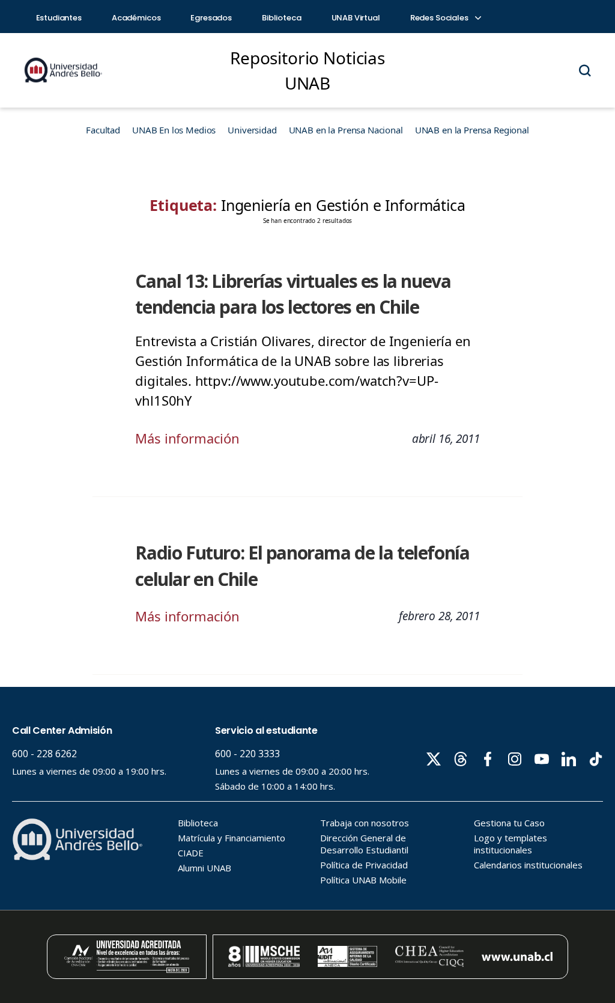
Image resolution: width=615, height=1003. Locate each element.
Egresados (211, 17)
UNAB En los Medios (174, 130)
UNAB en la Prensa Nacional (346, 130)
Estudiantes (59, 17)
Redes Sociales (440, 17)
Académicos (136, 17)
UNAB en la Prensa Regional (472, 130)
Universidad (252, 130)
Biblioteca (281, 17)
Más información (187, 438)
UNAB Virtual (356, 17)
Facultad (103, 130)
